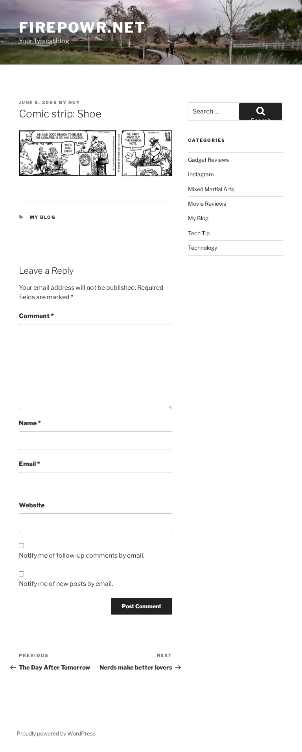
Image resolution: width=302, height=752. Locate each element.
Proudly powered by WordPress (56, 733)
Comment (36, 316)
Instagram (201, 174)
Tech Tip (199, 233)
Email (29, 464)
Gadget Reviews (208, 159)
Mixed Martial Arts (211, 189)
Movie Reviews (207, 203)
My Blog (43, 217)
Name (30, 423)
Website (31, 505)
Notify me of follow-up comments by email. (81, 555)
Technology (202, 247)
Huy (74, 102)
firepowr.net (82, 27)
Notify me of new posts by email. (66, 583)
